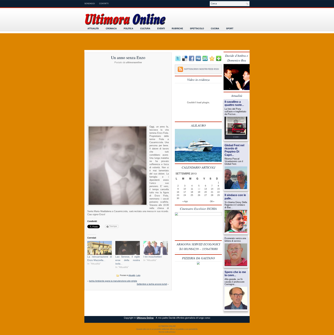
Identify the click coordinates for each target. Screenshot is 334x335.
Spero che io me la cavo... (235, 274)
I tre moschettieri (152, 256)
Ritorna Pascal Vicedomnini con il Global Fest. (234, 161)
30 (178, 198)
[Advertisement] (128, 72)
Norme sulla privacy (167, 331)
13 (205, 189)
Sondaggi (89, 3)
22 (218, 192)
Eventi (161, 28)
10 (185, 189)
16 (178, 192)
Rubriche (177, 28)
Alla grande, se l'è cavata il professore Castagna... (234, 282)
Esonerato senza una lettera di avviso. (235, 239)
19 (199, 192)
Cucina (215, 28)
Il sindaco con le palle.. (235, 197)
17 (185, 192)
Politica (128, 28)
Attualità (93, 28)
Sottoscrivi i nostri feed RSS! (201, 69)
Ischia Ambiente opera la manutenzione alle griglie (113, 280)
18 (192, 192)
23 (178, 195)
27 (205, 195)
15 (218, 189)
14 (212, 189)
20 (205, 192)
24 (185, 195)
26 (199, 195)
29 (218, 195)
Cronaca (111, 28)
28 (212, 195)
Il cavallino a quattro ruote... (234, 103)
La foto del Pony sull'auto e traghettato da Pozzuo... (235, 111)
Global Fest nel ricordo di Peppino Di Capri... (234, 150)
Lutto (138, 275)
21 (212, 192)
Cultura (145, 28)
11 (192, 189)
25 (192, 195)
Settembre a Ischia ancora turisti (152, 283)
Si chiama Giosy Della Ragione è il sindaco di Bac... (236, 205)
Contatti (104, 3)
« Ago (185, 201)
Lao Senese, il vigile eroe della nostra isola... (127, 260)
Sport (229, 28)
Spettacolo (197, 28)
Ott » (212, 201)
